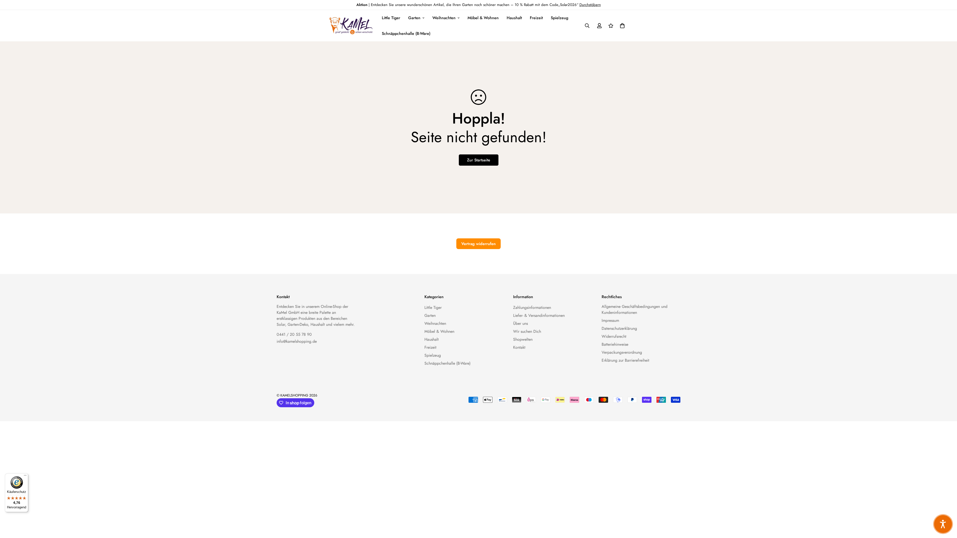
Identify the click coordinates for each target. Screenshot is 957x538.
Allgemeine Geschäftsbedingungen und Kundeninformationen (634, 309)
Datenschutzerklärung (619, 328)
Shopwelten (523, 339)
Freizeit (536, 18)
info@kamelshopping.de (297, 341)
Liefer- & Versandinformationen (539, 315)
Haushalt (514, 18)
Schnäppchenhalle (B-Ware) (406, 33)
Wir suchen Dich (527, 331)
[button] (621, 25)
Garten (414, 18)
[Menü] (25, 476)
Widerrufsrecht (614, 336)
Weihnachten (444, 18)
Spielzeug (559, 18)
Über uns (520, 323)
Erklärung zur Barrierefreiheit (625, 360)
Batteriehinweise (615, 344)
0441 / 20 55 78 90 (294, 334)
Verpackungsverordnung (622, 352)
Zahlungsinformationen (532, 307)
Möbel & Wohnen (483, 18)
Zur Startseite (478, 160)
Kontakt (519, 347)
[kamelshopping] (351, 25)
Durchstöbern (590, 4)
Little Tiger (391, 18)
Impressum (610, 320)
